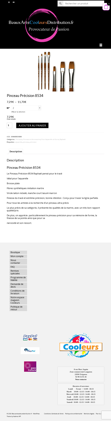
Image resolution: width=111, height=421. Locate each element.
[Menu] (100, 45)
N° (8, 108)
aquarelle (18, 142)
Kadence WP (17, 416)
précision (33, 142)
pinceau (26, 142)
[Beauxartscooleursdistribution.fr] (55, 25)
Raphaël (63, 139)
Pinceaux (19, 139)
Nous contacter (81, 379)
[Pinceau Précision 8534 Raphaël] (55, 70)
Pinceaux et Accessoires (32, 139)
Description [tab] (16, 151)
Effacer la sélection (18, 112)
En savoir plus (14, 232)
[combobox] (26, 107)
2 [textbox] (13, 108)
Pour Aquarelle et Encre (50, 139)
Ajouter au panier (32, 125)
